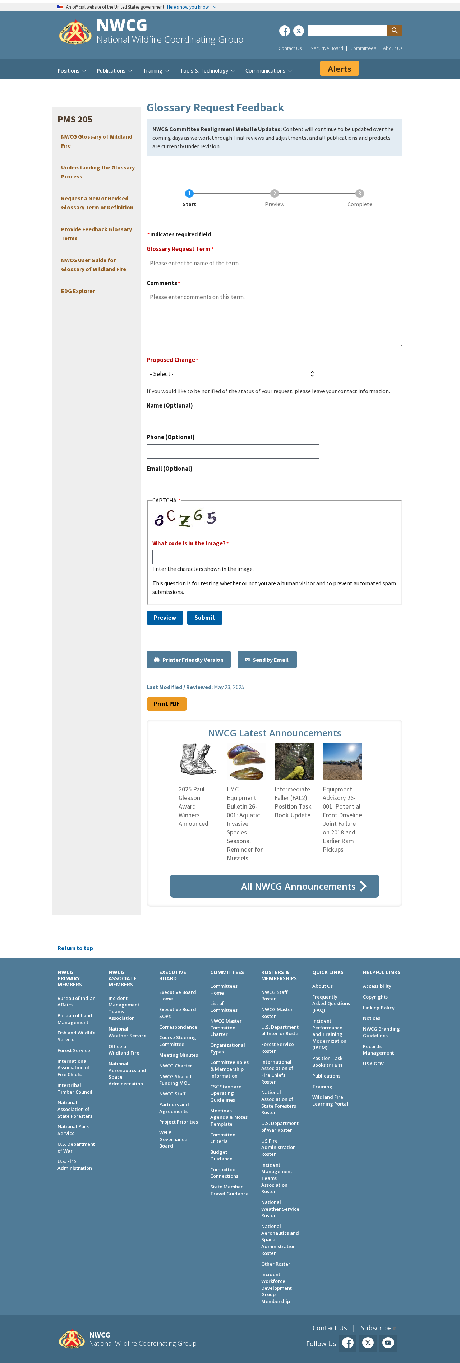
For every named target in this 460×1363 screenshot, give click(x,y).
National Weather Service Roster (280, 1209)
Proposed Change (171, 360)
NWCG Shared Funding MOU (175, 1080)
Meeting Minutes (178, 1055)
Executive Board (326, 48)
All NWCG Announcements (298, 886)
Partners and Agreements (174, 1108)
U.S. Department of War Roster (280, 1126)
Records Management (378, 1049)
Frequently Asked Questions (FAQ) (331, 1003)
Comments (162, 283)
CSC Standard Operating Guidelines (226, 1093)
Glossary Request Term (179, 249)
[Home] (75, 33)
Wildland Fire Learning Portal (330, 1100)
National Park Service (73, 1129)
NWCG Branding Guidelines (381, 1032)
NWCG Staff (172, 1093)
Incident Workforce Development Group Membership (276, 1287)
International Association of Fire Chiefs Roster (277, 1072)
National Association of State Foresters (75, 1109)
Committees (363, 48)
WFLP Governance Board (173, 1139)
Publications (326, 1076)
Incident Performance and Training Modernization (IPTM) (329, 1034)
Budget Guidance (221, 1155)
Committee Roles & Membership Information (229, 1069)
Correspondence (178, 1027)
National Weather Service (128, 1032)
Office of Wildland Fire (124, 1049)
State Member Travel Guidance (229, 1190)
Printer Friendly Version (193, 659)
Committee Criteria (222, 1138)
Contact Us (290, 48)
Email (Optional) (170, 469)
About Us (392, 48)
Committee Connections (224, 1173)
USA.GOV (373, 1063)
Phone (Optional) (171, 437)
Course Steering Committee (177, 1040)
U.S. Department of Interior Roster (280, 1030)
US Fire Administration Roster (278, 1147)
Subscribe (376, 1328)
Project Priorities (178, 1121)
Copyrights (375, 997)
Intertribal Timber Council (75, 1088)
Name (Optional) (170, 405)
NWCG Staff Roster (274, 995)
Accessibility (377, 986)
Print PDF (167, 704)
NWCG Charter (175, 1065)
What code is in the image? (189, 543)
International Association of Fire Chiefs (73, 1068)
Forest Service (74, 1050)
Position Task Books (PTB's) (327, 1061)
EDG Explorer (78, 290)
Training (322, 1086)
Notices (371, 1018)
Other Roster (275, 1264)
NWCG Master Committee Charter (226, 1027)
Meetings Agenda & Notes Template (229, 1117)
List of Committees (224, 1006)
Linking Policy (379, 1007)
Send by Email (271, 659)
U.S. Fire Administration (75, 1164)
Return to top (75, 948)
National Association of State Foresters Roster (278, 1102)
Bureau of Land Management (75, 1018)
